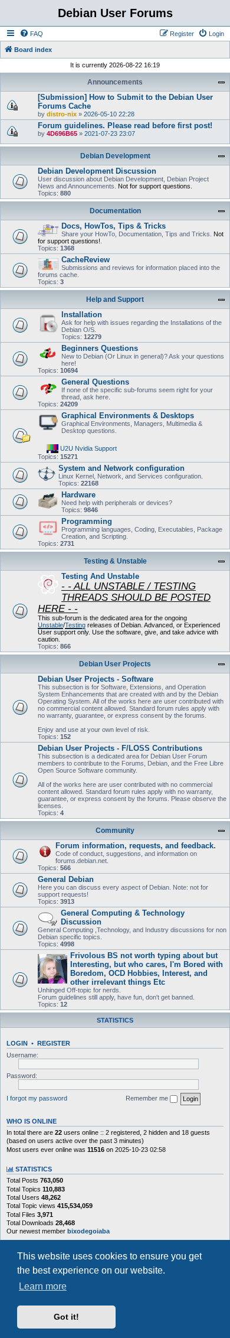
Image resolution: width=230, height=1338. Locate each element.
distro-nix (62, 114)
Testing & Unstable (115, 561)
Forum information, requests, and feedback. (135, 845)
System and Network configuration (121, 468)
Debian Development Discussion (97, 171)
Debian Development (115, 156)
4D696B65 (62, 133)
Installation (81, 314)
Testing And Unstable (100, 576)
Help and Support (115, 299)
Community (115, 830)
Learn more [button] (43, 1286)
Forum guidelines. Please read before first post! (125, 125)
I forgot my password (36, 1098)
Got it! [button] (66, 1316)
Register (53, 1043)
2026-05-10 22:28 (109, 114)
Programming (86, 521)
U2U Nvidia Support (88, 447)
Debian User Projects (115, 664)
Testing (75, 625)
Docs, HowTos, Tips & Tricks (113, 226)
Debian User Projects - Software (95, 679)
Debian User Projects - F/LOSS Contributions (120, 748)
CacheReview (85, 259)
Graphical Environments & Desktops (127, 415)
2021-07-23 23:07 (109, 133)
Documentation (115, 211)
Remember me (148, 1098)
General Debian (66, 879)
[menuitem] (31, 34)
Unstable (50, 625)
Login (17, 1043)
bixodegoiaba (88, 1231)
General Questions (95, 381)
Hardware (78, 494)
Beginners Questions (99, 348)
